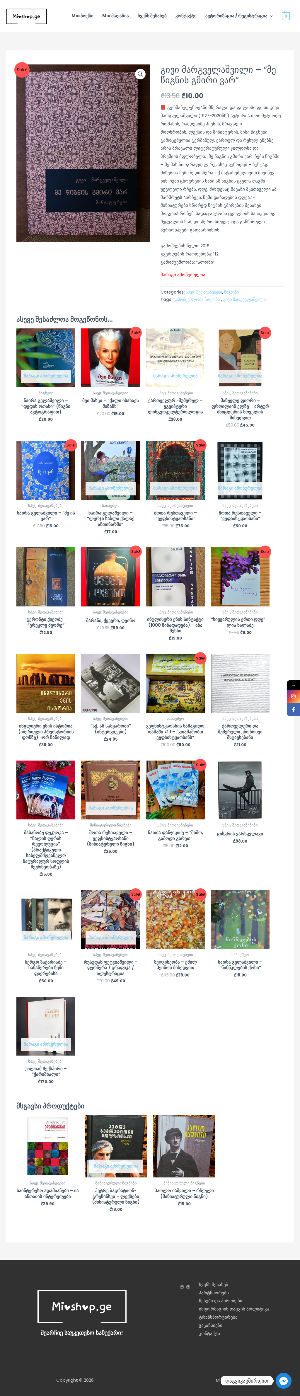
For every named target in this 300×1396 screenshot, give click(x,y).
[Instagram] (293, 696)
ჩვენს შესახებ (152, 16)
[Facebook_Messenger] (284, 1381)
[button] (140, 74)
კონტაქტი (186, 16)
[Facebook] (293, 709)
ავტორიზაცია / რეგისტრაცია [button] (236, 16)
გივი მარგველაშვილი (244, 299)
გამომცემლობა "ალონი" (197, 299)
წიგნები (231, 292)
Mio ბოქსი (82, 16)
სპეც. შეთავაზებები (204, 292)
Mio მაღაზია (115, 16)
